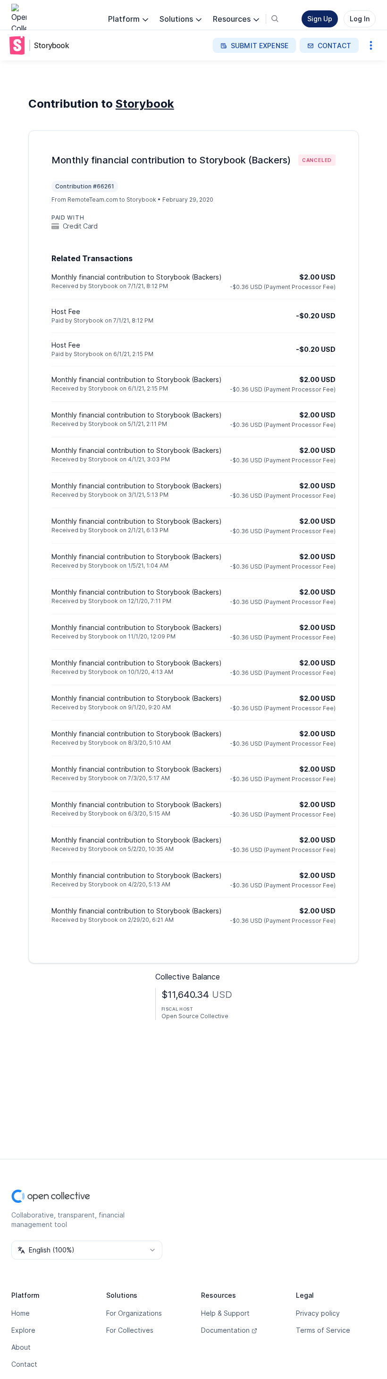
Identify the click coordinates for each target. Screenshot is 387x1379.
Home (20, 1313)
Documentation (225, 1330)
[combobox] (86, 1250)
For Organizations (134, 1313)
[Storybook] (19, 45)
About (21, 1347)
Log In (360, 19)
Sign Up (319, 19)
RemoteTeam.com (92, 199)
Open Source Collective (194, 1016)
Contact (24, 1364)
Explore (23, 1330)
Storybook (51, 45)
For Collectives (129, 1330)
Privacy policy (318, 1313)
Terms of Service (323, 1330)
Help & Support (225, 1313)
